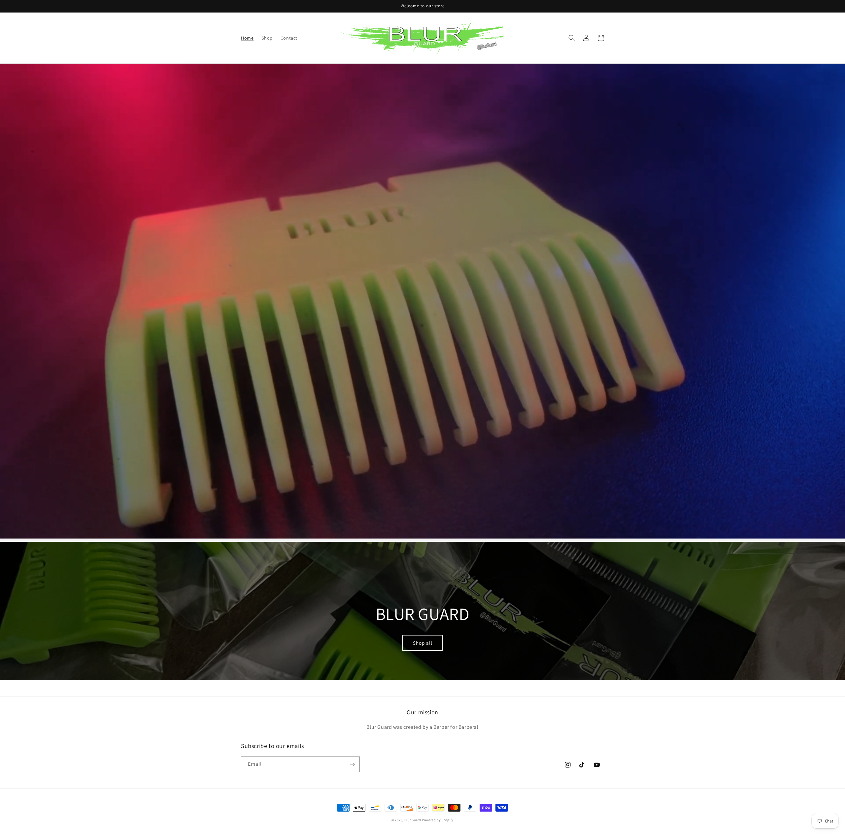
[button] (571, 38)
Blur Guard (412, 820)
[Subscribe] (352, 764)
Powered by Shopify (438, 820)
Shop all (422, 643)
